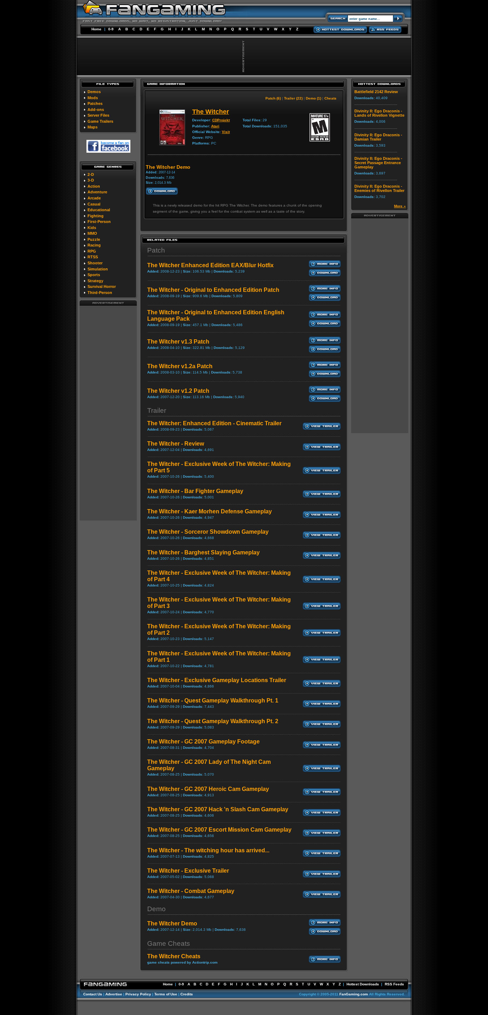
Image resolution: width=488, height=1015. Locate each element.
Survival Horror (102, 286)
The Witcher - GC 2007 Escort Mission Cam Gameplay (219, 830)
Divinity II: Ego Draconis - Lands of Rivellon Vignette (379, 113)
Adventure (97, 192)
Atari (215, 126)
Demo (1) (313, 98)
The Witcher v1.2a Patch (180, 366)
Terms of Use (165, 994)
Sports (94, 275)
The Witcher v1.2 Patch (178, 391)
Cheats (330, 98)
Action (94, 186)
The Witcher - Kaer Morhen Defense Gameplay (209, 511)
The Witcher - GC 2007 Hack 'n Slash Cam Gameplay (217, 809)
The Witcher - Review (175, 444)
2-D (91, 174)
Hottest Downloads (363, 984)
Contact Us (92, 994)
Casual (94, 204)
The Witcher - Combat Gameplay (190, 891)
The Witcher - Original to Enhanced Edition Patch (213, 290)
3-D (91, 180)
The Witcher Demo (172, 923)
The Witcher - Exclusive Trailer (188, 871)
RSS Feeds (394, 984)
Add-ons (96, 109)
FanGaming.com (353, 994)
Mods (93, 98)
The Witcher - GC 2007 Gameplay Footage (203, 742)
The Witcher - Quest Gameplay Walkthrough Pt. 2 (212, 721)
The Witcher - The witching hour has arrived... (208, 850)
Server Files (98, 115)
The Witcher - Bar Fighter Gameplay (195, 491)
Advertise (113, 994)
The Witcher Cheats (173, 956)
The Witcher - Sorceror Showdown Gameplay (208, 532)
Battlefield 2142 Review (376, 92)
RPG (92, 251)
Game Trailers (100, 121)
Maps (93, 127)
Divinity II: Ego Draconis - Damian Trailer (378, 137)
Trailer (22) (293, 98)
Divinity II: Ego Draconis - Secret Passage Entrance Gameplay (378, 162)
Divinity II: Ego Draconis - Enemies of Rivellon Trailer (379, 188)
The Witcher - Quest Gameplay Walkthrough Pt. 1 (212, 700)
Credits (186, 994)
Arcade (94, 198)
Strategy (95, 281)
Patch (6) (273, 98)
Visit (226, 132)
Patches (95, 103)
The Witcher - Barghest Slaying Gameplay (203, 552)
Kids (92, 227)
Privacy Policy (138, 994)
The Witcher (210, 111)
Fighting (96, 216)
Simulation (98, 269)
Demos (94, 92)
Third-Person (100, 292)
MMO (92, 233)
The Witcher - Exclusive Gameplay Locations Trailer (216, 680)
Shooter (95, 263)
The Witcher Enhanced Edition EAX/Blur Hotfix (210, 265)
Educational (99, 210)
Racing (94, 245)
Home (96, 29)
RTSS (93, 257)
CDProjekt (221, 120)
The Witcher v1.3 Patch (178, 342)
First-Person (99, 221)
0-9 (111, 29)
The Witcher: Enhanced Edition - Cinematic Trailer (214, 423)
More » (400, 206)
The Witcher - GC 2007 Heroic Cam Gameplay (208, 789)
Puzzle (94, 239)
